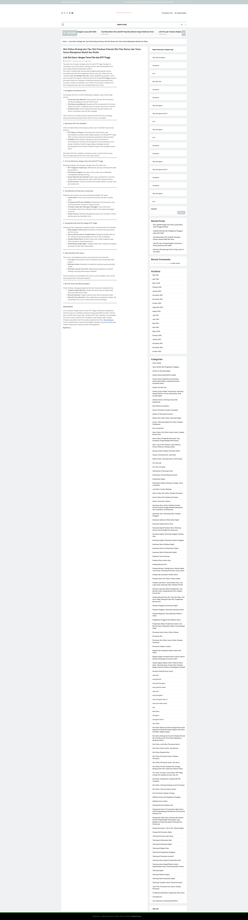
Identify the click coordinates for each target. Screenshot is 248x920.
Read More (66, 328)
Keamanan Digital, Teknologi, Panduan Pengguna (168, 540)
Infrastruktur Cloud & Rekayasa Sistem (164, 475)
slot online (155, 723)
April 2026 (155, 279)
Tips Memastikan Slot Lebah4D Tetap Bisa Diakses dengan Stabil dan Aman (93, 32)
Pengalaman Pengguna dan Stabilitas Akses (166, 620)
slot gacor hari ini (158, 719)
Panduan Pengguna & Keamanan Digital (165, 605)
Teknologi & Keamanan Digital (162, 844)
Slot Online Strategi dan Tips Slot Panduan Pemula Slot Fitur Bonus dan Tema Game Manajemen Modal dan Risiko (168, 738)
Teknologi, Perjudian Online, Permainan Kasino (167, 882)
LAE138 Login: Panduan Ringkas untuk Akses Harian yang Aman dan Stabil (149, 2)
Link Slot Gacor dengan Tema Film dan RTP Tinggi (86, 57)
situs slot (155, 691)
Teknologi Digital (157, 870)
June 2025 (155, 319)
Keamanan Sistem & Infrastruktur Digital (165, 548)
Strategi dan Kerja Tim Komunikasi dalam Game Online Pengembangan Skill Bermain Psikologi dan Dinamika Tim (168, 811)
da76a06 (68, 61)
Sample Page (122, 25)
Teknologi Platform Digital (160, 874)
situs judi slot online (159, 687)
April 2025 (155, 327)
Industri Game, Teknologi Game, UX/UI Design (167, 459)
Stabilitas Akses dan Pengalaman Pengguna (166, 797)
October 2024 (156, 351)
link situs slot (156, 81)
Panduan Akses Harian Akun (161, 560)
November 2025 (157, 299)
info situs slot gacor (159, 467)
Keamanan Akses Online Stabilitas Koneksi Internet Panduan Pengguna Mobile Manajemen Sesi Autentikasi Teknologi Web (167, 507)
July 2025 (155, 315)
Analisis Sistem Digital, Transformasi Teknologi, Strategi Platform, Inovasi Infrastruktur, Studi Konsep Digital (168, 394)
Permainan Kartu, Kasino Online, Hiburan (165, 632)
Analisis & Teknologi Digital (161, 371)
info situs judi (156, 463)
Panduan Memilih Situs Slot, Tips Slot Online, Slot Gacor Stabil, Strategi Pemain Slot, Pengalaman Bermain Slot (168, 599)
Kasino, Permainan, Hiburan (161, 501)
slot (153, 73)
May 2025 (155, 323)
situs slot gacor (157, 105)
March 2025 (156, 331)
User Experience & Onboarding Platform (165, 901)
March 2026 (156, 283)
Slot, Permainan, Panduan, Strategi (163, 793)
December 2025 (157, 295)
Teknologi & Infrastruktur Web (162, 840)
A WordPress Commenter (161, 263)
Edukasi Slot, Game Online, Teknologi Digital (166, 418)
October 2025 (156, 303)
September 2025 (157, 307)
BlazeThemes (136, 916)
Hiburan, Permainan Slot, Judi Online (164, 455)
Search (154, 209)
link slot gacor (109, 320)
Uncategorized (157, 897)
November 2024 (157, 347)
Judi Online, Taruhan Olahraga (162, 489)
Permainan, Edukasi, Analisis (161, 646)
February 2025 (156, 335)
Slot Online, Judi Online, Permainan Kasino (166, 744)
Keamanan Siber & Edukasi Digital (163, 544)
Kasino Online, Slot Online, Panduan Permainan (167, 493)
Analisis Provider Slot (159, 387)
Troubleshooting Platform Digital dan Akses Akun (168, 893)
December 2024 (157, 343)
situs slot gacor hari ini (159, 113)
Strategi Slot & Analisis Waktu (162, 832)
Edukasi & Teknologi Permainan (162, 414)
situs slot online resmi (159, 703)
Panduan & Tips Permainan (161, 556)
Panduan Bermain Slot (159, 564)
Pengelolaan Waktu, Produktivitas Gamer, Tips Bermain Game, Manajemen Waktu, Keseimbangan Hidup (168, 626)
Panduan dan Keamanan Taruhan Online (165, 575)
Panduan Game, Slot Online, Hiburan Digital (166, 579)
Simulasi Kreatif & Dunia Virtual (162, 671)
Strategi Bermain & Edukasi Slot (162, 805)
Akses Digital (156, 363)
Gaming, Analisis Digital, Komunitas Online (166, 451)
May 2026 (155, 275)
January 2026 (156, 291)
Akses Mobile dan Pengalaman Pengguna (165, 367)
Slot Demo (155, 711)
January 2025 (156, 339)
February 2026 (156, 287)
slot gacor (155, 65)
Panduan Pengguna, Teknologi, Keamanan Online (168, 610)
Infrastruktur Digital (158, 479)
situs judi (155, 675)
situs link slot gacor (158, 57)
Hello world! (176, 263)
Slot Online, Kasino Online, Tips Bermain (165, 748)
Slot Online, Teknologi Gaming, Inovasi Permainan (168, 785)
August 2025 (156, 311)
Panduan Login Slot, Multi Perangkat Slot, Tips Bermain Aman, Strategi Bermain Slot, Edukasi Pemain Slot (167, 591)
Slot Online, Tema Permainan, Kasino (164, 789)
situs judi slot (156, 679)
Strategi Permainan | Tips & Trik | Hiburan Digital (168, 828)
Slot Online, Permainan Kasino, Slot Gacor (166, 762)
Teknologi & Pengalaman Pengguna (163, 852)
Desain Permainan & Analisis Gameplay (165, 410)
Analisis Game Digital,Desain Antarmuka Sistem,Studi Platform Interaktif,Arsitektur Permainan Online (166, 381)
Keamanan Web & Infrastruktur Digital (164, 552)
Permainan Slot (157, 636)
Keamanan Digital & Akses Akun (162, 524)
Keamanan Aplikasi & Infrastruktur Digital (165, 520)
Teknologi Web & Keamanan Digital (163, 878)
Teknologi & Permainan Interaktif (163, 856)
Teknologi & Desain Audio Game (162, 836)
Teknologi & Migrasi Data (160, 848)
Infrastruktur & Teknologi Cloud (162, 471)
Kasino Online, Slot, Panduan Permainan (165, 497)
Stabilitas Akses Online (159, 801)
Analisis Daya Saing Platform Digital (164, 375)
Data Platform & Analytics (160, 406)
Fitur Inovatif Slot (158, 428)
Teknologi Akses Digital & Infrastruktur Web (166, 860)
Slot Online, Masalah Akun (160, 752)
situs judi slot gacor (158, 683)
